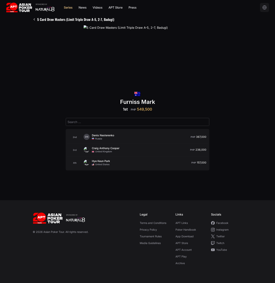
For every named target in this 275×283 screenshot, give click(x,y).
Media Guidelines (150, 243)
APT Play (181, 256)
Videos (98, 7)
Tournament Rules (151, 236)
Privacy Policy (148, 229)
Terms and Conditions (153, 222)
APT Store (116, 7)
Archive (180, 263)
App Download (184, 236)
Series (68, 7)
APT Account (183, 249)
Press (133, 7)
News (83, 7)
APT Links (181, 222)
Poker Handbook (185, 229)
